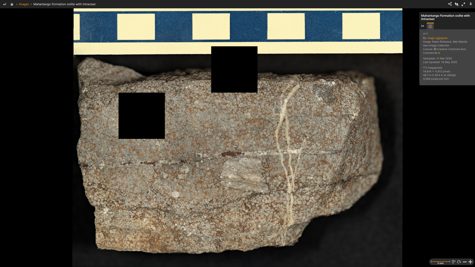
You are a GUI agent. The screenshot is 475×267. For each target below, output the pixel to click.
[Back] (4, 4)
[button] (463, 4)
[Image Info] (430, 26)
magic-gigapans (438, 37)
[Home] (12, 4)
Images (24, 4)
